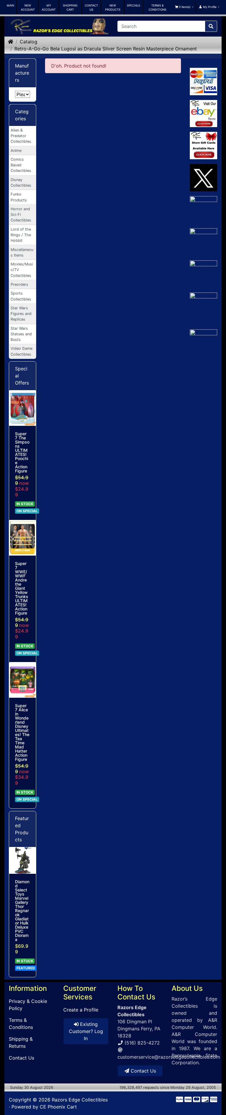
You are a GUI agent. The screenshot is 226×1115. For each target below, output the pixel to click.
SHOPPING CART (70, 7)
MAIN (10, 5)
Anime (16, 150)
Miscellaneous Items (22, 252)
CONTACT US (91, 7)
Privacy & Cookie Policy (28, 1004)
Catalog (28, 42)
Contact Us (21, 1058)
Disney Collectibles (21, 183)
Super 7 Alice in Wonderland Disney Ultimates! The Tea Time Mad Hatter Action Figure (22, 732)
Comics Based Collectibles (21, 165)
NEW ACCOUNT (28, 7)
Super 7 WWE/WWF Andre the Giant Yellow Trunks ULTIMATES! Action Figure (21, 588)
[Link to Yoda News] (203, 306)
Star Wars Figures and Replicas (21, 313)
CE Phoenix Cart (58, 1107)
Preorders (19, 284)
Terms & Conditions (21, 1023)
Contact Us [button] (142, 1071)
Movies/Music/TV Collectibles (22, 269)
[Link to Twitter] (203, 177)
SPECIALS (133, 5)
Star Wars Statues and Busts (21, 334)
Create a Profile (80, 1010)
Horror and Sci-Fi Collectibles (21, 214)
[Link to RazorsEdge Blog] (203, 242)
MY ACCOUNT (49, 7)
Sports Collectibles (21, 296)
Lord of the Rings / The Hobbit (21, 235)
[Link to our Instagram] (203, 274)
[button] (183, 7)
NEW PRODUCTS (112, 7)
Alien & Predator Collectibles (21, 136)
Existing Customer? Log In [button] (86, 1031)
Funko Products (19, 197)
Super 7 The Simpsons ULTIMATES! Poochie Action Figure (22, 452)
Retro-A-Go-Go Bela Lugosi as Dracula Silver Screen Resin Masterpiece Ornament (105, 49)
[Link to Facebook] (203, 210)
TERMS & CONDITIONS (157, 7)
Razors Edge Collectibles (80, 1100)
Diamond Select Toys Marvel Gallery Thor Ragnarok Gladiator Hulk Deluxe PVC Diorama (22, 911)
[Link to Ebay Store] (203, 113)
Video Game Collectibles (21, 351)
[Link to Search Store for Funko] (203, 356)
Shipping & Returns (21, 1042)
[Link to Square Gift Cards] (203, 145)
